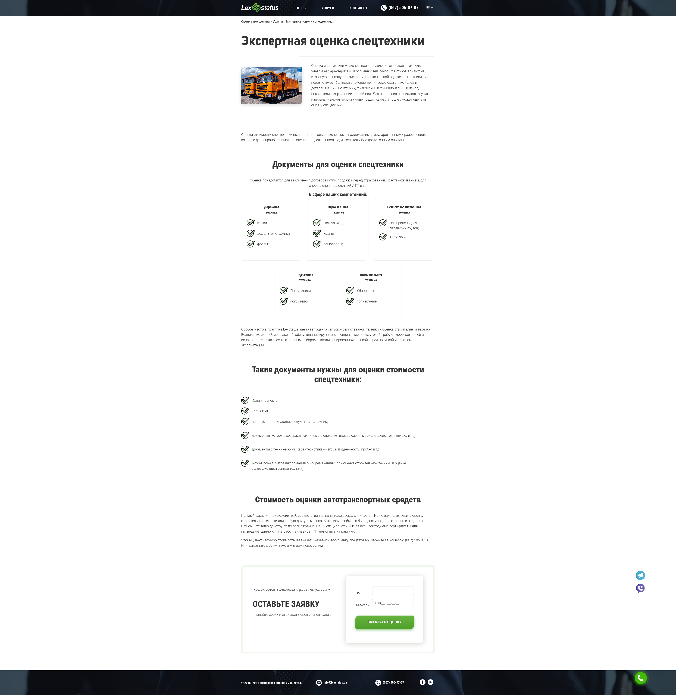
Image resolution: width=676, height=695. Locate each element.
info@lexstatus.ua (335, 682)
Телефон (362, 605)
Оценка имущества (255, 21)
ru (428, 7)
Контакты (358, 8)
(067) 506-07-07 (402, 7)
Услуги (328, 8)
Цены (301, 8)
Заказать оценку (385, 622)
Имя (358, 593)
